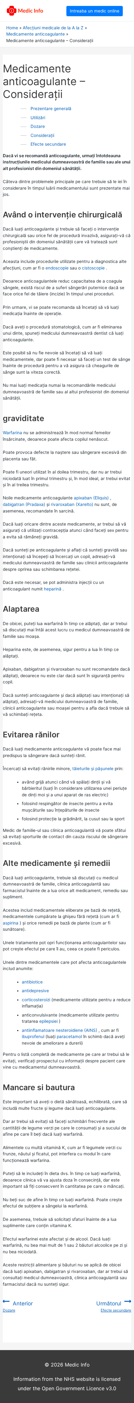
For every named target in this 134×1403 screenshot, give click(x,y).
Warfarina (12, 432)
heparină (52, 588)
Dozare (38, 126)
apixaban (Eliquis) (91, 497)
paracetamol (69, 1036)
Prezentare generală (51, 108)
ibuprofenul (33, 1036)
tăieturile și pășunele (92, 768)
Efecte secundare (48, 144)
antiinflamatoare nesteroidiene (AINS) (59, 1030)
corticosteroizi (36, 999)
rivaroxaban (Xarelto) (72, 504)
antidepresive (35, 990)
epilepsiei (48, 1021)
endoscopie (57, 267)
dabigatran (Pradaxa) (24, 504)
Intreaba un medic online (94, 10)
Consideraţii (42, 135)
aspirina (10, 922)
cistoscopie (93, 267)
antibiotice (32, 981)
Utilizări (38, 117)
